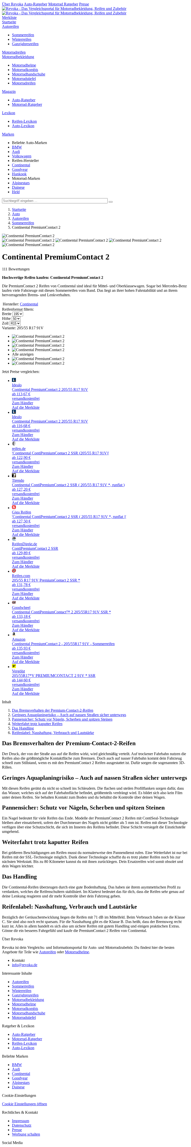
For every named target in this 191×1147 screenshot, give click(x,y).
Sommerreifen (23, 35)
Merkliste (9, 17)
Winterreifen (21, 39)
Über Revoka (12, 4)
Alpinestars (21, 183)
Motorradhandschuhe (28, 74)
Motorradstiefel (24, 78)
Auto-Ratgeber (35, 4)
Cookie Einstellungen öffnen (24, 1104)
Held (16, 192)
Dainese (18, 187)
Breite (6, 314)
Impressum (20, 1121)
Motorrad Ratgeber (63, 4)
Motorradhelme (24, 65)
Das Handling (23, 728)
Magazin (9, 91)
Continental (21, 165)
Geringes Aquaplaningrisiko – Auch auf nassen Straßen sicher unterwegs (69, 715)
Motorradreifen (14, 52)
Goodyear (20, 169)
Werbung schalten (26, 1134)
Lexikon (8, 113)
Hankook (19, 174)
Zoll (5, 323)
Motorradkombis (25, 70)
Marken (8, 134)
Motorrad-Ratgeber (27, 104)
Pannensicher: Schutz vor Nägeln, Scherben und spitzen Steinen (62, 719)
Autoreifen (10, 26)
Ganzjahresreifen (25, 44)
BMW (17, 147)
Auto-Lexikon (23, 126)
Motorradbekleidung (18, 57)
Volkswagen (21, 156)
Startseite (9, 22)
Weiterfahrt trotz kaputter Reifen (37, 724)
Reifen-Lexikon (24, 121)
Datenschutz (21, 1125)
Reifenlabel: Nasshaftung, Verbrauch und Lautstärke (53, 733)
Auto (16, 214)
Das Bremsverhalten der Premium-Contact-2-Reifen (52, 710)
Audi (16, 151)
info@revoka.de (24, 965)
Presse (84, 4)
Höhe (6, 318)
